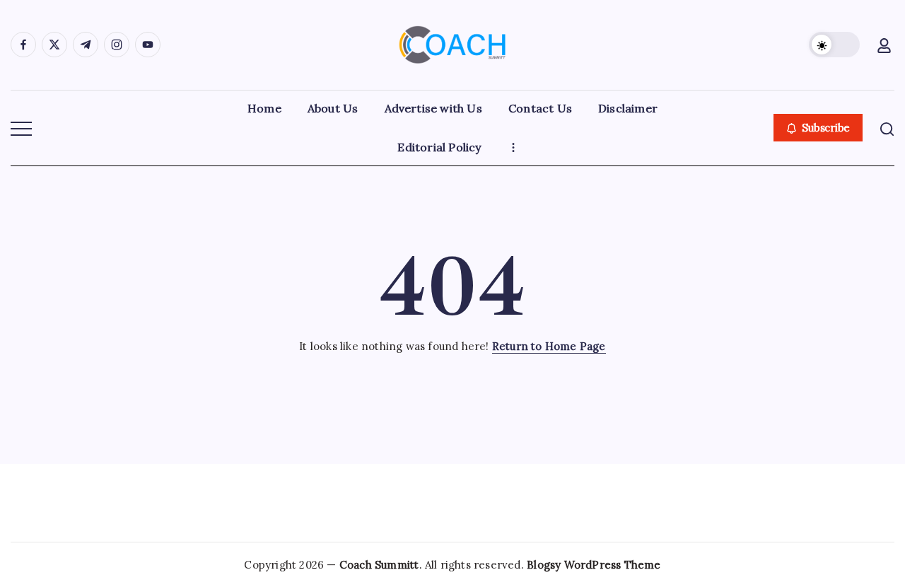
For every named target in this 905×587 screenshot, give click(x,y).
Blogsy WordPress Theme (593, 564)
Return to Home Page (549, 346)
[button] (834, 44)
